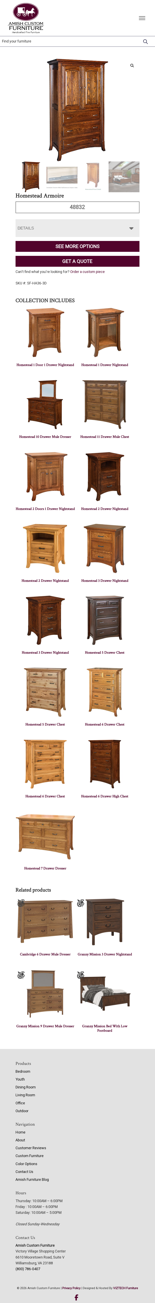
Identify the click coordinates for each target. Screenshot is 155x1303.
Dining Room (26, 1087)
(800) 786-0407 (28, 1269)
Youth (20, 1079)
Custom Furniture (30, 1156)
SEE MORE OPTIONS (77, 246)
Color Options (26, 1164)
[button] (132, 65)
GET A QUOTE (77, 261)
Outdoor (22, 1111)
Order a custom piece (87, 272)
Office (20, 1103)
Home (20, 1132)
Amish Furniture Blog (32, 1179)
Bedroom (23, 1071)
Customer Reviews (31, 1148)
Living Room (25, 1095)
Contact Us (24, 1172)
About (20, 1140)
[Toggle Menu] (142, 18)
